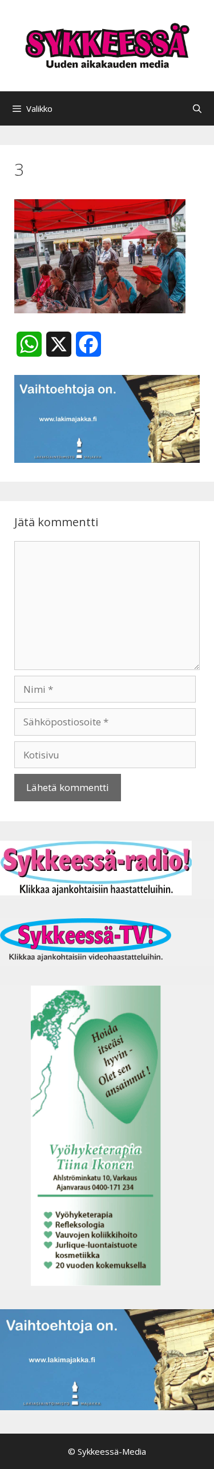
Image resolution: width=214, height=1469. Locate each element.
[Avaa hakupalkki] (197, 108)
